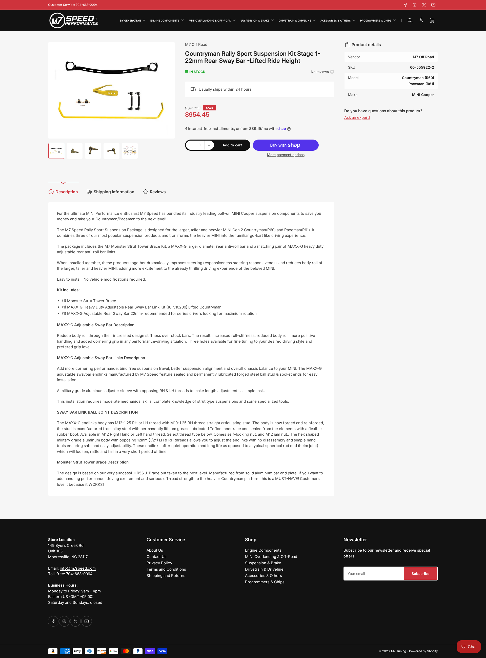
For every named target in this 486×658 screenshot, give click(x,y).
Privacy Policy (159, 562)
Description (66, 191)
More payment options (286, 154)
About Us (155, 550)
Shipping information (114, 191)
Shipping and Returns (166, 575)
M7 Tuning (398, 651)
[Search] (410, 20)
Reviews (158, 191)
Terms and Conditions (166, 569)
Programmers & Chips (375, 20)
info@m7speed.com (78, 568)
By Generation (130, 20)
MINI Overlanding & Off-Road (210, 20)
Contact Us (157, 556)
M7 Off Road (196, 44)
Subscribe (420, 573)
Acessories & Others (335, 20)
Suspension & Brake (254, 20)
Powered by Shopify (423, 651)
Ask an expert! (357, 117)
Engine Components (164, 20)
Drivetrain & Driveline (295, 20)
